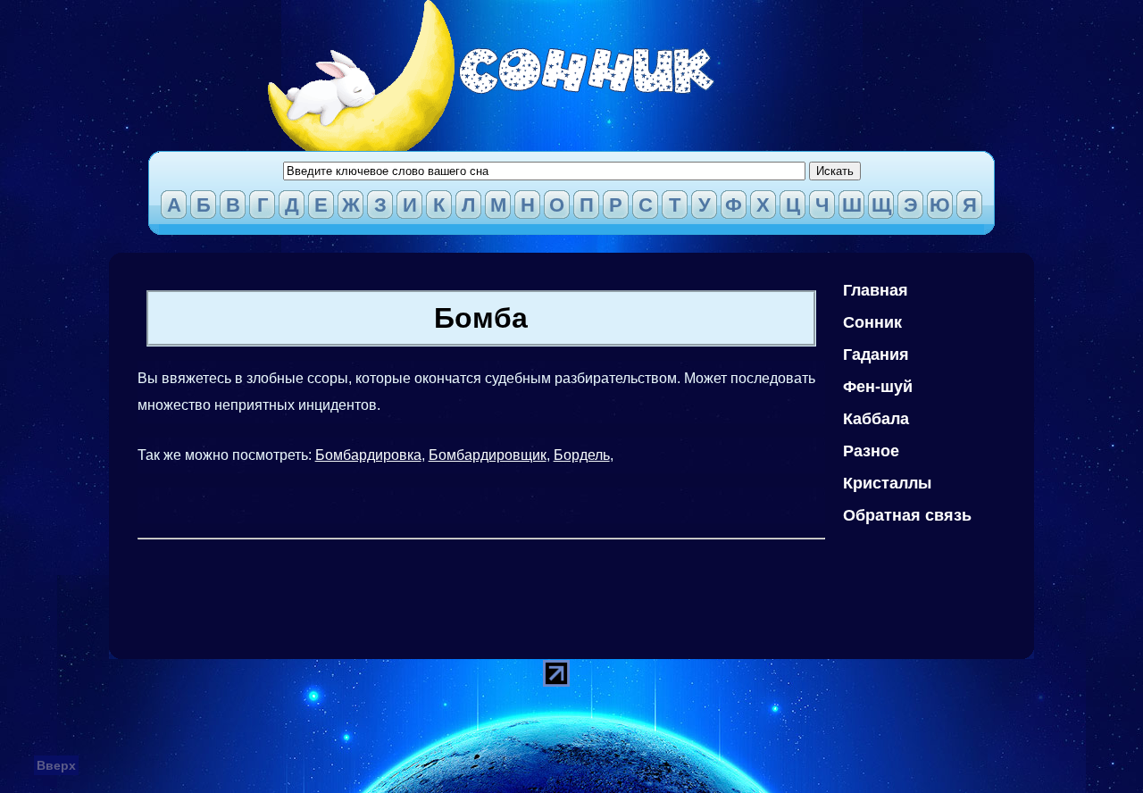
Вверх (56, 765)
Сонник (872, 322)
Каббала (876, 419)
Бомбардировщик (487, 455)
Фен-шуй (878, 387)
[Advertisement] (463, 587)
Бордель (582, 455)
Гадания (876, 354)
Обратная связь (907, 515)
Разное (871, 451)
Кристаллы (887, 483)
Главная (875, 290)
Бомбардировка (368, 455)
